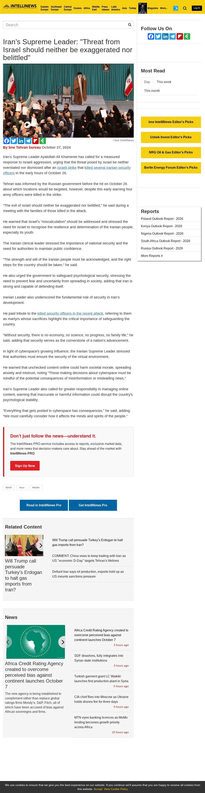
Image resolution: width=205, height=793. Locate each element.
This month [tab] (152, 90)
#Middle (36, 487)
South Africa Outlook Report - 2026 (165, 241)
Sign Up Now (25, 465)
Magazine (152, 8)
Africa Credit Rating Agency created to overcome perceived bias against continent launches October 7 (34, 675)
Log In (197, 8)
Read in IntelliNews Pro (43, 505)
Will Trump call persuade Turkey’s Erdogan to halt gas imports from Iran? (23, 575)
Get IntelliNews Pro (93, 505)
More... (164, 8)
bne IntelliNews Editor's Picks (171, 122)
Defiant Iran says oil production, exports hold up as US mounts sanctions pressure (88, 574)
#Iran (21, 487)
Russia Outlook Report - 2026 (162, 248)
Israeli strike (66, 168)
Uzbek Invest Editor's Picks (171, 137)
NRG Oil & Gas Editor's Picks (171, 152)
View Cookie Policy (116, 789)
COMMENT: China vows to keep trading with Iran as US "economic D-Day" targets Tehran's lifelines (89, 558)
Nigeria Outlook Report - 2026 (162, 233)
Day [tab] (147, 82)
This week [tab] (164, 82)
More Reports (151, 255)
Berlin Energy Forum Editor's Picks (171, 167)
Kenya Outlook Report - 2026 (161, 226)
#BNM (9, 487)
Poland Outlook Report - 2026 (162, 218)
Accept (98, 789)
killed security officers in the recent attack (70, 313)
